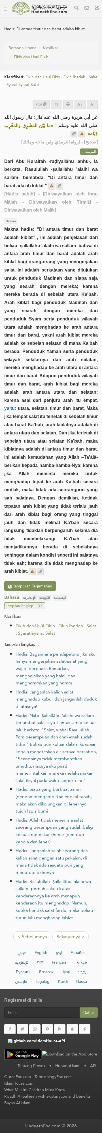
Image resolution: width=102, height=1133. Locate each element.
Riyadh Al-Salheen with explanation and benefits (47, 1096)
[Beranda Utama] (5, 8)
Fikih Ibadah (74, 77)
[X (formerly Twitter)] (22, 1029)
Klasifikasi (51, 47)
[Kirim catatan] (81, 134)
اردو (59, 952)
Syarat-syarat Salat (23, 84)
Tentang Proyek (31, 1065)
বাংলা (40, 962)
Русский (23, 971)
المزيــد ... (89, 152)
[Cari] (76, 8)
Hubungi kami (67, 1065)
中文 (82, 971)
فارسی (21, 981)
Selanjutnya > (70, 936)
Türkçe (81, 962)
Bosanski (46, 971)
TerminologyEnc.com (53, 1076)
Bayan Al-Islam (17, 1102)
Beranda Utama (22, 47)
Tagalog (43, 981)
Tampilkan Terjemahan (32, 586)
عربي (22, 952)
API (93, 1065)
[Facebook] (10, 1029)
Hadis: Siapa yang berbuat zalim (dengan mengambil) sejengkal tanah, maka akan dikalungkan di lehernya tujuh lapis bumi (54, 800)
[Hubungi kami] (87, 8)
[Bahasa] (97, 8)
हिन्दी (66, 971)
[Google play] (59, 1029)
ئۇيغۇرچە (21, 962)
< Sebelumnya (32, 936)
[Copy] (74, 134)
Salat (93, 77)
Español (77, 952)
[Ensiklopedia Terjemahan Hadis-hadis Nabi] (39, 8)
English (41, 952)
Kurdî (63, 981)
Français (59, 962)
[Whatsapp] (35, 1029)
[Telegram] (47, 1029)
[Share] (56, 104)
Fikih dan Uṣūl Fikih (31, 57)
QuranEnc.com (17, 1076)
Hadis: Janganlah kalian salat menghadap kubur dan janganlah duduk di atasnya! (56, 699)
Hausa (81, 981)
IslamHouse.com (18, 1083)
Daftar (88, 1012)
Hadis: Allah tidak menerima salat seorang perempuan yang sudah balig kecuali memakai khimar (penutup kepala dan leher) (54, 831)
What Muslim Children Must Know (34, 1089)
